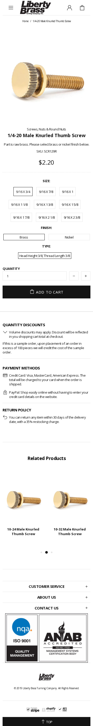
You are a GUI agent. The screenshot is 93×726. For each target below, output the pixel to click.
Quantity (11, 269)
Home (25, 21)
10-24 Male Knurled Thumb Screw (23, 531)
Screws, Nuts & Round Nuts (46, 129)
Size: (46, 181)
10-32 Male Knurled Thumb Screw (70, 531)
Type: (46, 246)
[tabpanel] (23, 507)
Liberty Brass (35, 7)
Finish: (46, 228)
